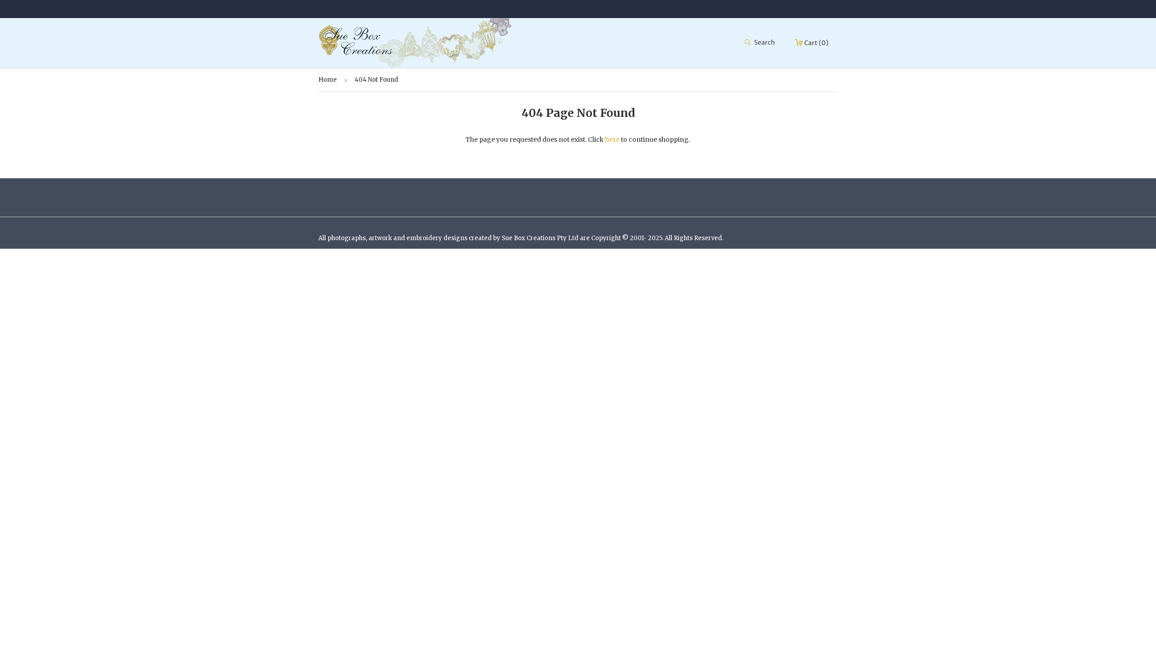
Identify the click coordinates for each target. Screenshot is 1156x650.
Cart (816, 43)
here (612, 139)
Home (327, 80)
